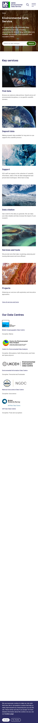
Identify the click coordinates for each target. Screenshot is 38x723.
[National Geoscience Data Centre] (19, 383)
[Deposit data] (19, 117)
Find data (6, 91)
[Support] (19, 155)
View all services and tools (10, 302)
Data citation (8, 209)
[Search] (28, 4)
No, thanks (15, 720)
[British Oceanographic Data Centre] (19, 323)
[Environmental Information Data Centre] (19, 364)
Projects (6, 288)
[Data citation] (19, 195)
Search (31, 43)
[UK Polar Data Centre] (19, 402)
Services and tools (11, 250)
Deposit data (8, 131)
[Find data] (19, 77)
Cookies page (9, 714)
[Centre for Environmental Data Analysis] (19, 342)
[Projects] (19, 274)
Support (6, 169)
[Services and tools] (19, 236)
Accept (6, 720)
